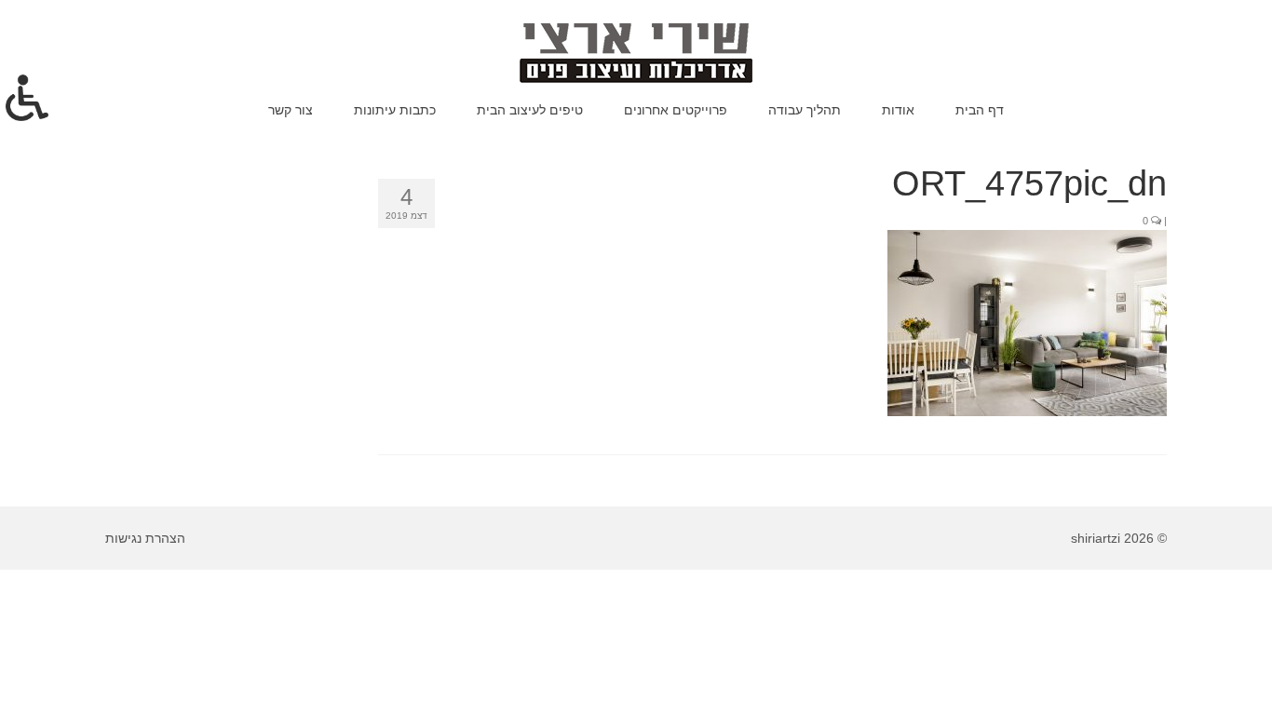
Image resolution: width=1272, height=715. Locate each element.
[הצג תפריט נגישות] (27, 98)
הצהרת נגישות (145, 538)
